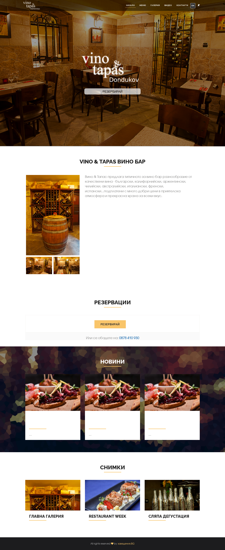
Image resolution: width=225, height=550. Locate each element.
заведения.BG (126, 543)
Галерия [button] (155, 5)
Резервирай (110, 324)
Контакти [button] (182, 5)
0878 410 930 (129, 338)
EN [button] (192, 5)
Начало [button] (130, 5)
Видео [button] (168, 5)
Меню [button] (142, 5)
